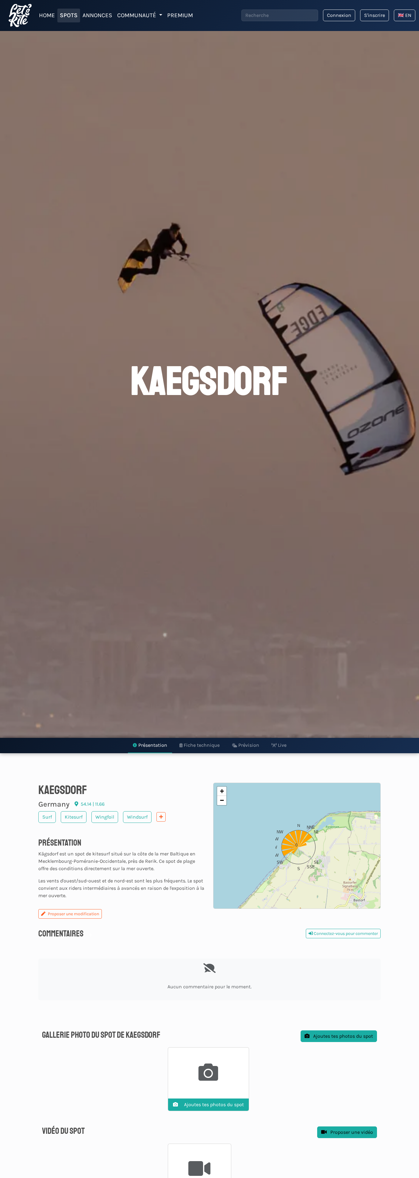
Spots (69, 15)
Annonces (97, 15)
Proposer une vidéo (351, 1132)
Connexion (339, 15)
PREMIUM (180, 15)
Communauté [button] (137, 15)
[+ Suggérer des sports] (161, 817)
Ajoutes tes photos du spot (342, 1036)
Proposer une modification (73, 913)
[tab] (150, 745)
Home (47, 15)
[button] (296, 845)
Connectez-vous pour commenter (345, 933)
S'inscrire (374, 15)
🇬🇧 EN (404, 15)
